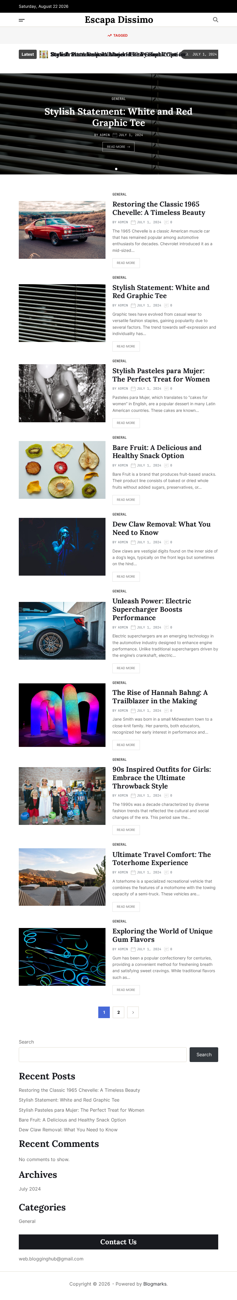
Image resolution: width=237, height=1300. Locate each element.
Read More (116, 147)
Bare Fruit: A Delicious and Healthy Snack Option (156, 451)
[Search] (215, 20)
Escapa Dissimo (119, 19)
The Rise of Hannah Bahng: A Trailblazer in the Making (160, 696)
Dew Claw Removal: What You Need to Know (161, 528)
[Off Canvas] (22, 20)
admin (105, 135)
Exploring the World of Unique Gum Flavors (162, 935)
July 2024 (30, 1189)
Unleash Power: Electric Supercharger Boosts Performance (151, 609)
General (119, 98)
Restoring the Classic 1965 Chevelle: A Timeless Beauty (158, 208)
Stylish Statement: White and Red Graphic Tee (114, 54)
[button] (111, 169)
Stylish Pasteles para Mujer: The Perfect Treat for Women (161, 375)
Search (26, 1042)
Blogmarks (154, 1284)
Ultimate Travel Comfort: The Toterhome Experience (161, 858)
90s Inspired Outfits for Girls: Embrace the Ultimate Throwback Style (161, 778)
